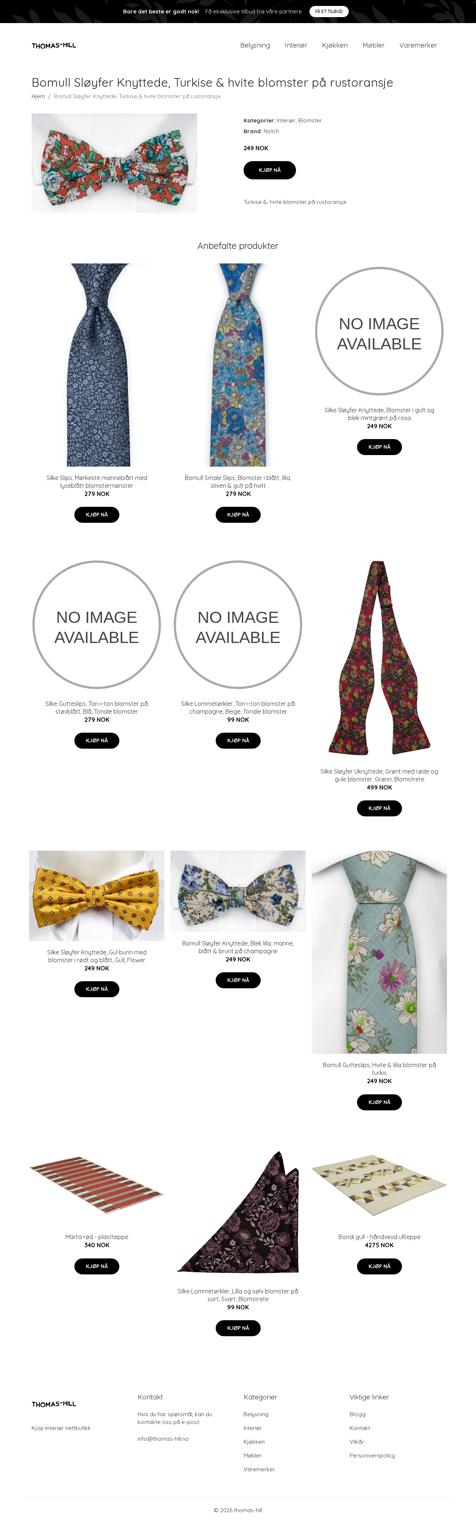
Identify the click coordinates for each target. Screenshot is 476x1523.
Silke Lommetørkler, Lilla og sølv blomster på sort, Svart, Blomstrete (238, 1295)
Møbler (374, 45)
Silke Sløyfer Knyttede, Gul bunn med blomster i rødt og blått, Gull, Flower (97, 956)
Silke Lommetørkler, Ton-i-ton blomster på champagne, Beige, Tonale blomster (238, 707)
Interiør (296, 45)
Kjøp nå (270, 170)
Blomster (310, 120)
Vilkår (357, 1441)
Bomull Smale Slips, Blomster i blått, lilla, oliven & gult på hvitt (238, 481)
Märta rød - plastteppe (96, 1237)
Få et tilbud (329, 11)
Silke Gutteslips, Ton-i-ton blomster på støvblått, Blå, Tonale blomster (96, 707)
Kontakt (360, 1427)
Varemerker (418, 45)
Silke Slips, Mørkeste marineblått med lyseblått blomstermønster (96, 481)
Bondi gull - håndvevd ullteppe (379, 1237)
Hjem (38, 96)
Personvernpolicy (372, 1455)
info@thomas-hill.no (163, 1438)
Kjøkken (335, 45)
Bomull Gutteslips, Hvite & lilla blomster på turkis (379, 1068)
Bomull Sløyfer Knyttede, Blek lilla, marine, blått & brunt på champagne (238, 947)
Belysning (255, 45)
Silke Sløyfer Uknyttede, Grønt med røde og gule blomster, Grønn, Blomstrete (379, 775)
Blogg (358, 1414)
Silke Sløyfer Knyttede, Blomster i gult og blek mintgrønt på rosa (379, 414)
